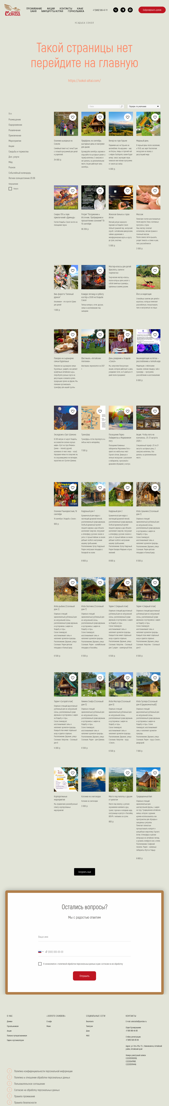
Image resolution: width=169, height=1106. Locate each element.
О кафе (49, 1021)
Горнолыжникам (12, 1026)
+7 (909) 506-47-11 (100, 10)
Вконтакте (89, 1021)
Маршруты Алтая (52, 11)
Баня (33, 11)
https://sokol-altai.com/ (84, 80)
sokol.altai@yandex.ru (139, 1021)
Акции (51, 8)
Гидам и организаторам (15, 1040)
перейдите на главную (84, 62)
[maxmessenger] (130, 9)
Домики (9, 1021)
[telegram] (122, 9)
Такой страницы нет (84, 47)
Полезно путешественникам (17, 1035)
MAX (87, 1035)
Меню (49, 1026)
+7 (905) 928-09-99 (132, 1040)
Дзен (88, 1031)
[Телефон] (115, 9)
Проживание (34, 8)
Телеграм (89, 1026)
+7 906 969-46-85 (132, 1030)
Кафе (80, 8)
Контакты (66, 8)
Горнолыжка (76, 11)
